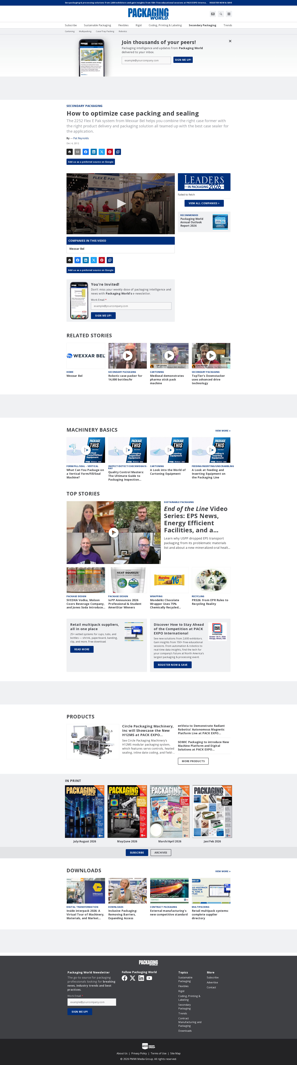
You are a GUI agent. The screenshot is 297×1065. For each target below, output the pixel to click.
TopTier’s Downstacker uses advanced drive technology (208, 379)
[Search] (221, 14)
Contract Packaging (163, 906)
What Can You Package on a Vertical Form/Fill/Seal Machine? (85, 473)
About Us (122, 1053)
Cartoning (157, 371)
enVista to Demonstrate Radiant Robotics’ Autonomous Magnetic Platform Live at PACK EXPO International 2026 (201, 729)
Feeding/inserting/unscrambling (213, 466)
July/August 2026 (84, 841)
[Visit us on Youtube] (149, 977)
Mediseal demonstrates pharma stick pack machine (167, 379)
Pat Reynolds (81, 138)
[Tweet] (102, 152)
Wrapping (156, 596)
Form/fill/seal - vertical (83, 466)
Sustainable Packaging (179, 502)
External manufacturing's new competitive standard (169, 912)
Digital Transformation (82, 906)
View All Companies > (204, 203)
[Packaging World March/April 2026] (169, 811)
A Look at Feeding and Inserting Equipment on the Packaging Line (209, 473)
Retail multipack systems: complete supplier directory (210, 914)
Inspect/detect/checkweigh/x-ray (127, 467)
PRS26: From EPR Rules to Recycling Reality (210, 602)
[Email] (78, 152)
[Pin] (110, 152)
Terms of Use (158, 1053)
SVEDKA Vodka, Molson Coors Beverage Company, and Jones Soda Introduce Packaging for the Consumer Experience (85, 604)
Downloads (115, 906)
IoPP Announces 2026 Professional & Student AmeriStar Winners (125, 603)
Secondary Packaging (85, 106)
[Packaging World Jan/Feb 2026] (212, 811)
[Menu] (229, 14)
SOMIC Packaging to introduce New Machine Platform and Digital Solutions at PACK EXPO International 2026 (203, 745)
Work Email (99, 300)
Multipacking (200, 906)
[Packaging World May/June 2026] (127, 811)
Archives (161, 852)
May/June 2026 (127, 841)
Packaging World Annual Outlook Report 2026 (191, 222)
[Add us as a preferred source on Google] (118, 152)
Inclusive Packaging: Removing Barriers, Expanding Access (122, 914)
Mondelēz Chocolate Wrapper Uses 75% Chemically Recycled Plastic (164, 604)
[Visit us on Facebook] (124, 977)
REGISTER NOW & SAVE (172, 665)
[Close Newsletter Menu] (230, 41)
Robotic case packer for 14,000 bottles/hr (125, 377)
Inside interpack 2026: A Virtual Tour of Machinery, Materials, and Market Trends (85, 914)
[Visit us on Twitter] (133, 977)
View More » (223, 430)
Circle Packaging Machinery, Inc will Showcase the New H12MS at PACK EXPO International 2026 (148, 730)
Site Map (175, 1053)
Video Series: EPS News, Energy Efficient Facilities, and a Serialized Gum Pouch (196, 519)
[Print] (70, 152)
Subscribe (137, 852)
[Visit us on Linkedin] (141, 977)
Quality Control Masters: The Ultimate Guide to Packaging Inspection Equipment (126, 476)
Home (70, 371)
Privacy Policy (139, 1053)
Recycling (198, 596)
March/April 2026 (169, 841)
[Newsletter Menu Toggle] (213, 14)
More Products (193, 761)
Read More (81, 649)
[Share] (86, 152)
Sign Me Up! (183, 60)
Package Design (76, 596)
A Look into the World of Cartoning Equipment (168, 471)
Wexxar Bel (76, 249)
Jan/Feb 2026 (212, 841)
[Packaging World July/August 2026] (84, 811)
